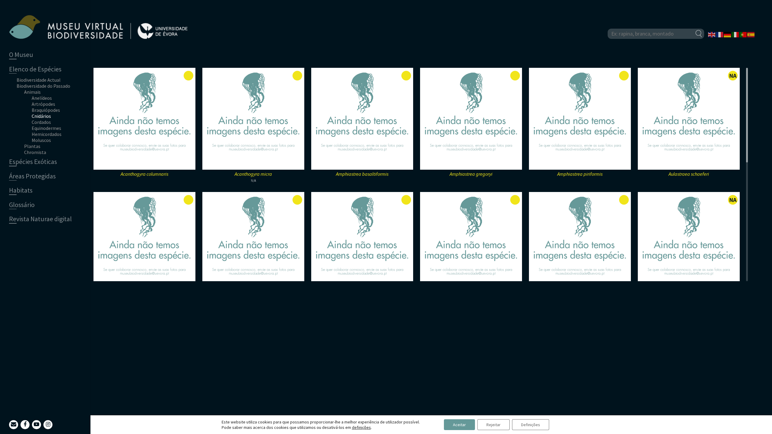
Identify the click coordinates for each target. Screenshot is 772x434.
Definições (530, 424)
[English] (712, 34)
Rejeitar (493, 424)
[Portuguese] (743, 34)
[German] (728, 34)
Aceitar (459, 424)
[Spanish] (751, 34)
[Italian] (735, 34)
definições (361, 427)
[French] (720, 34)
